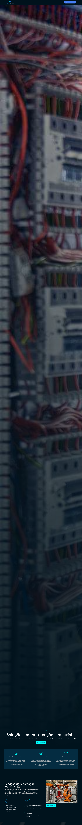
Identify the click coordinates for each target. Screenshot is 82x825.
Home (45, 2)
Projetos (50, 2)
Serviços (55, 2)
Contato (61, 2)
